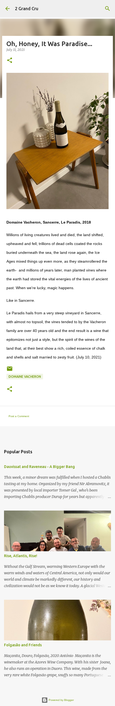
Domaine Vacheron (25, 376)
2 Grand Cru (26, 8)
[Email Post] (9, 370)
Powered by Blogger (61, 700)
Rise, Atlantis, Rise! (20, 556)
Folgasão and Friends (23, 645)
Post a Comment (19, 416)
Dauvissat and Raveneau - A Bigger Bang (39, 467)
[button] (9, 60)
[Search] (107, 8)
